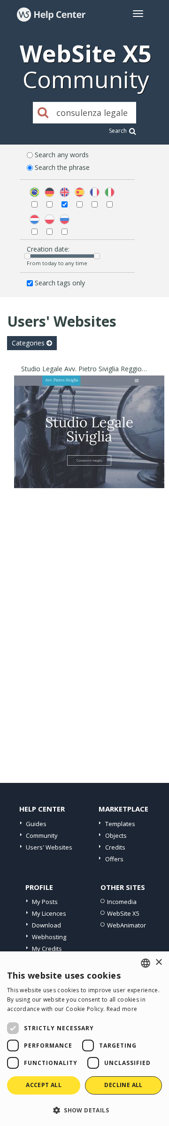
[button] (84, 1109)
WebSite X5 (123, 913)
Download (46, 925)
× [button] (158, 962)
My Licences (49, 913)
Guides (36, 824)
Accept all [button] (43, 1085)
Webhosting (49, 937)
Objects (116, 835)
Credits (115, 847)
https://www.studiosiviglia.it (89, 443)
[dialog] (84, 1038)
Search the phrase (62, 167)
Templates (120, 824)
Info (89, 479)
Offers (114, 859)
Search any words (62, 154)
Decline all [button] (123, 1085)
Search (118, 131)
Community (42, 835)
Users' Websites (49, 847)
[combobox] (145, 963)
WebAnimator (126, 925)
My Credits (47, 948)
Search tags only (60, 282)
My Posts (45, 901)
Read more (122, 1009)
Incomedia (122, 901)
